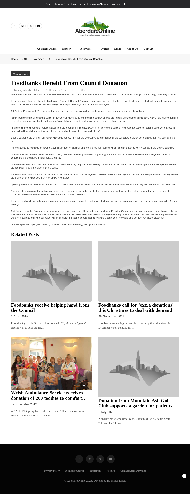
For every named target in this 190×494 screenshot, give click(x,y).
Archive (111, 471)
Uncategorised (20, 73)
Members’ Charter (74, 471)
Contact (148, 48)
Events (105, 48)
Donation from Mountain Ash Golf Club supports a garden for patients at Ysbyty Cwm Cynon (138, 406)
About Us (132, 48)
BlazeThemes (118, 480)
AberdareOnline (47, 48)
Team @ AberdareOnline (27, 90)
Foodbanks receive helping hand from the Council (50, 307)
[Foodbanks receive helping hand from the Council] (51, 271)
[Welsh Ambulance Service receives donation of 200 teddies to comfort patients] (51, 363)
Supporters (95, 471)
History (66, 48)
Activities (86, 48)
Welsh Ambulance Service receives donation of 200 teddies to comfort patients (47, 398)
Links (117, 48)
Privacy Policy (52, 471)
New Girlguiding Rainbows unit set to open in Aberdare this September (86, 3)
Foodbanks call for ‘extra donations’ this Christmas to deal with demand (136, 307)
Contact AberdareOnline (133, 471)
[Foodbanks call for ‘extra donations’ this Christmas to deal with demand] (138, 271)
